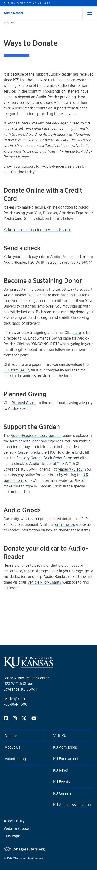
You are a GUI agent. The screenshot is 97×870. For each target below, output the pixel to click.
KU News (60, 770)
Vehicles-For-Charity (44, 582)
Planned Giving (24, 402)
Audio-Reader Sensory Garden (36, 435)
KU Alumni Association (72, 804)
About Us (12, 747)
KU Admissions (65, 747)
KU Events (61, 781)
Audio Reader (13, 13)
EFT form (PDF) (16, 370)
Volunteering (15, 758)
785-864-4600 (16, 704)
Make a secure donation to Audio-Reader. (37, 229)
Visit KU (59, 735)
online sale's (65, 524)
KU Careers (62, 793)
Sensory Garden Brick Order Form (44, 458)
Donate (11, 735)
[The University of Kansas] (28, 665)
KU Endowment (66, 758)
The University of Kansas (28, 858)
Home (10, 22)
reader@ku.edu (70, 469)
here (77, 332)
